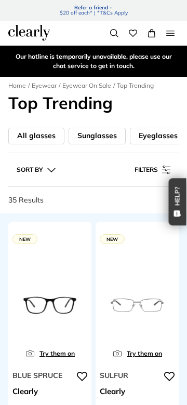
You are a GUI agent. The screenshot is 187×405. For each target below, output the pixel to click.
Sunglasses (97, 135)
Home (17, 85)
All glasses (36, 135)
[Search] (114, 33)
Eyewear (44, 85)
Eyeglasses (158, 135)
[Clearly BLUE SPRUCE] (49, 307)
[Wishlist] (133, 33)
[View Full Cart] (151, 33)
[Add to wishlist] (82, 376)
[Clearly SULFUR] (137, 307)
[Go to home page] (29, 32)
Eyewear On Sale (86, 85)
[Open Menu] (170, 33)
